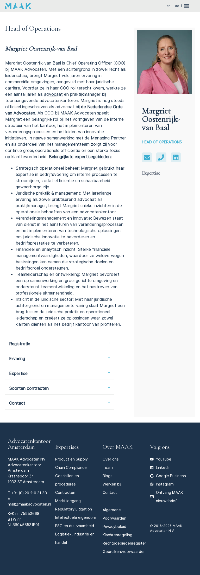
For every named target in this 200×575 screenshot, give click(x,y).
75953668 (30, 513)
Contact (17, 403)
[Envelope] (147, 157)
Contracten (65, 492)
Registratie (19, 343)
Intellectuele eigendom (75, 517)
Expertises (67, 446)
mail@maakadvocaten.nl (29, 504)
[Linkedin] (176, 157)
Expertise (18, 373)
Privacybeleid (114, 526)
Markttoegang (68, 501)
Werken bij (112, 484)
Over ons (111, 459)
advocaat (53, 94)
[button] (59, 344)
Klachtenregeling (117, 535)
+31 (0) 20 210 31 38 (29, 493)
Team (108, 467)
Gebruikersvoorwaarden (124, 551)
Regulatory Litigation (73, 509)
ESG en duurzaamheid (74, 525)
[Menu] (189, 6)
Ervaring (17, 358)
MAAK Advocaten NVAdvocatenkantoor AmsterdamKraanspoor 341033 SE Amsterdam (27, 470)
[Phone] (161, 157)
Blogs (108, 476)
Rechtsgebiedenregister (124, 543)
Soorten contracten (29, 388)
